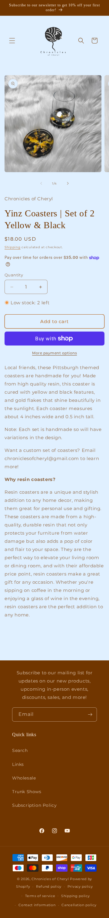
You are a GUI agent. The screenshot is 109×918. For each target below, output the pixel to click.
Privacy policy (80, 886)
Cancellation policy (78, 905)
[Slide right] (67, 183)
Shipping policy (75, 896)
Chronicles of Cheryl (50, 879)
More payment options (54, 353)
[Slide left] (41, 183)
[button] (12, 40)
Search (20, 750)
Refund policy (48, 886)
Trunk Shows (26, 791)
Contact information (36, 905)
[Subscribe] (90, 714)
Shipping (13, 247)
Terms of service (40, 896)
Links (18, 764)
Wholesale (24, 778)
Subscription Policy (34, 805)
